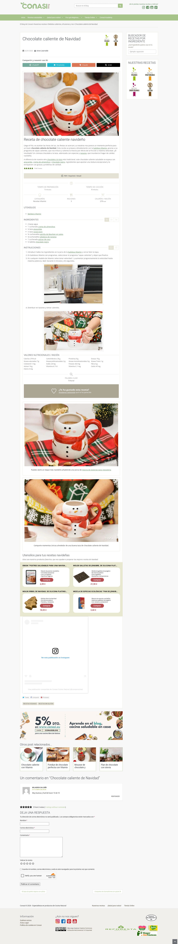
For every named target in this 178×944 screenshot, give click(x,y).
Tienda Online (90, 17)
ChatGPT (35, 65)
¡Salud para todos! (54, 17)
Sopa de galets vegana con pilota (34, 891)
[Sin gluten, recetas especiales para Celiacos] (116, 40)
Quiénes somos (25, 920)
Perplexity (60, 65)
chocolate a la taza (54, 159)
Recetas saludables (35, 17)
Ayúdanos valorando (67, 392)
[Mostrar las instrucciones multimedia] (111, 248)
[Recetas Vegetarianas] (150, 74)
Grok (110, 65)
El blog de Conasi (26, 24)
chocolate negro (58, 162)
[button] (25, 168)
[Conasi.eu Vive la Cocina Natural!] (36, 6)
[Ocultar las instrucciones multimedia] (116, 248)
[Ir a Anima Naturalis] (142, 928)
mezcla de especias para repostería (96, 470)
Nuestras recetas (40, 24)
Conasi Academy (106, 17)
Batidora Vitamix (34, 214)
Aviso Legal (24, 923)
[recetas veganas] (107, 40)
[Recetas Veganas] (134, 74)
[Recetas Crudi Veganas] (134, 89)
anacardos (28, 162)
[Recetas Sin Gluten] (150, 89)
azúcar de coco (44, 239)
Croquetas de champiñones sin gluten (107, 891)
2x (111, 219)
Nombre (23, 820)
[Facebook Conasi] (63, 922)
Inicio (23, 17)
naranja (83, 153)
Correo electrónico (27, 828)
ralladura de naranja (48, 237)
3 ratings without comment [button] (55, 807)
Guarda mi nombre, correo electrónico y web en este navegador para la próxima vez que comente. (58, 869)
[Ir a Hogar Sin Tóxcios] (146, 933)
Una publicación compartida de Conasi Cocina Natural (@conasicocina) (55, 689)
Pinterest (46, 697)
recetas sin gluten (46, 704)
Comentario (25, 835)
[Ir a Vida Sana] (152, 928)
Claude (85, 65)
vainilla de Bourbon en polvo (51, 234)
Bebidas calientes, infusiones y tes (61, 24)
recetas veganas (30, 704)
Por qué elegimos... (73, 17)
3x (116, 219)
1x (107, 219)
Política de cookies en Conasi (31, 925)
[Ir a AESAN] (151, 918)
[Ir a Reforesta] (121, 928)
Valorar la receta (26, 860)
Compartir (35, 697)
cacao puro (37, 232)
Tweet (27, 697)
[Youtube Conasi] (69, 922)
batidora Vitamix (100, 148)
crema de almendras (41, 162)
